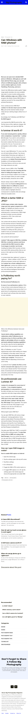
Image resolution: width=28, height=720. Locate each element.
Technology (4, 641)
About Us (19, 713)
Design (3, 626)
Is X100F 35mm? (7, 606)
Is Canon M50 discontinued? (10, 519)
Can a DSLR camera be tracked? (12, 613)
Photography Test (7, 635)
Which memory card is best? (11, 609)
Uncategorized (5, 644)
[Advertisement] (14, 20)
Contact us (12, 713)
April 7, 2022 (4, 46)
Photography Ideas (7, 632)
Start (3, 713)
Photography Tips (8, 37)
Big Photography (14, 2)
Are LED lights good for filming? (12, 617)
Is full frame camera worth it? (11, 543)
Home (2, 37)
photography (13, 477)
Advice (6, 477)
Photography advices (7, 480)
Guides (3, 629)
